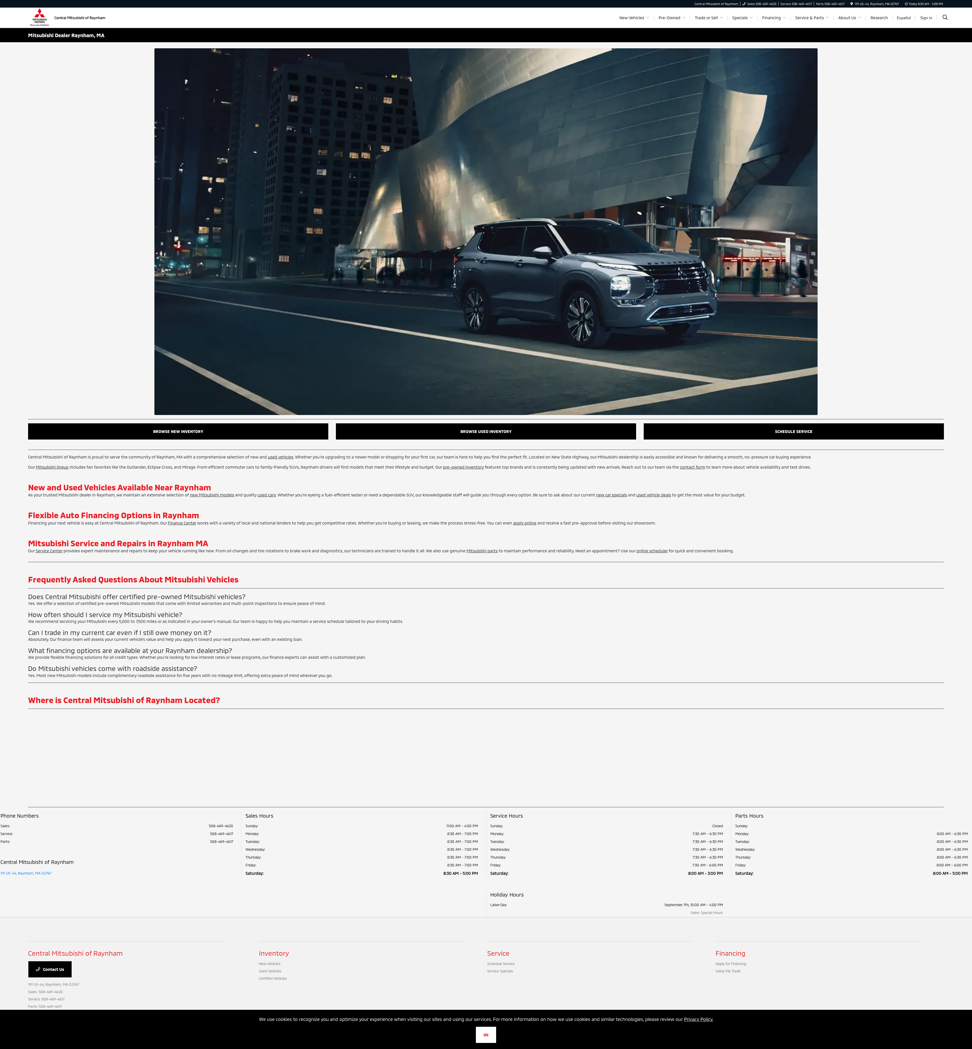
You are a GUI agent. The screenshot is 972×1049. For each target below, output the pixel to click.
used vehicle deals (653, 494)
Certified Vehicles (273, 978)
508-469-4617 (221, 834)
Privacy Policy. (698, 1019)
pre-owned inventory (463, 467)
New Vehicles (269, 963)
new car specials (611, 494)
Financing (730, 953)
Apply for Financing (731, 963)
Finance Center (182, 522)
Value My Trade (728, 971)
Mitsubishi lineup (52, 467)
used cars (267, 494)
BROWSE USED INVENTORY (486, 431)
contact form (692, 467)
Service (498, 953)
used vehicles (280, 456)
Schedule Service (501, 963)
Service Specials (500, 971)
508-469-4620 (221, 826)
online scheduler (652, 550)
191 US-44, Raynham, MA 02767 (26, 873)
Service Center (49, 550)
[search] (945, 18)
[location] (851, 4)
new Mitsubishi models (212, 494)
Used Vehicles (270, 971)
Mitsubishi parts (482, 550)
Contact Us (53, 969)
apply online (524, 522)
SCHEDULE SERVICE (794, 431)
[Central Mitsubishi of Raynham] (68, 17)
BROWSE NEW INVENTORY (178, 431)
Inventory (274, 953)
